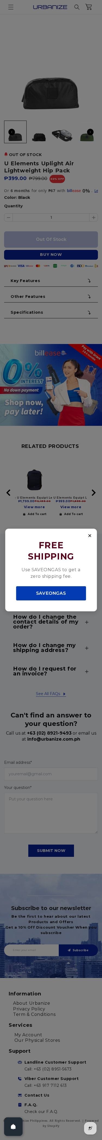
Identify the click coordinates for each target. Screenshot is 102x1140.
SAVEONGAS (51, 593)
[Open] (13, 1126)
